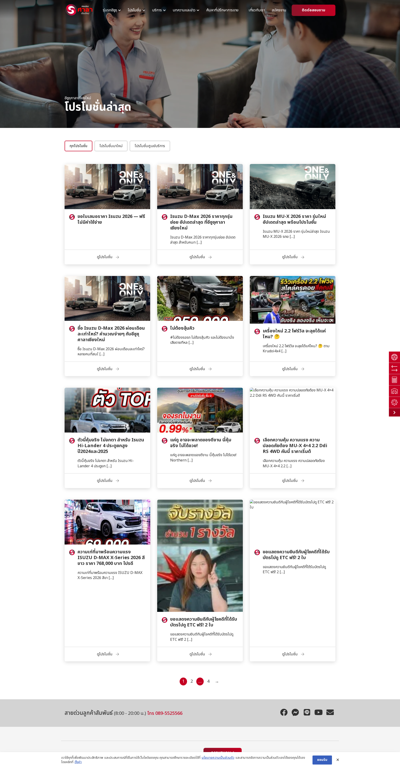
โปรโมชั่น (134, 10)
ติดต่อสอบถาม (313, 10)
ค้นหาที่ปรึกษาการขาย (222, 10)
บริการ (157, 10)
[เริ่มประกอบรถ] (394, 402)
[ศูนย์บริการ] (394, 391)
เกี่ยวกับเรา (257, 10)
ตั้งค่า (78, 762)
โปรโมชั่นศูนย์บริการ (150, 146)
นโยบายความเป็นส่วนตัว (218, 758)
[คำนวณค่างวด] (394, 380)
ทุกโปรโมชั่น (78, 146)
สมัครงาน (279, 10)
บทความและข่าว (184, 10)
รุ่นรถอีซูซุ (110, 10)
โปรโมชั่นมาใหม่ (111, 146)
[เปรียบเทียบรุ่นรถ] (394, 368)
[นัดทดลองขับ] (394, 357)
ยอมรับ (322, 759)
